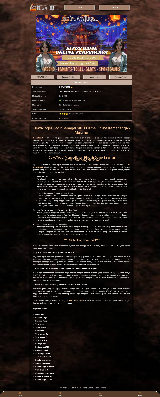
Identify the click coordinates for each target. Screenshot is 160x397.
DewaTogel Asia (75, 300)
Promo (100, 395)
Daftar (60, 395)
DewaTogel (38, 138)
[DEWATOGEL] (45, 7)
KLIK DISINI (64, 118)
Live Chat (20, 395)
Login (140, 395)
